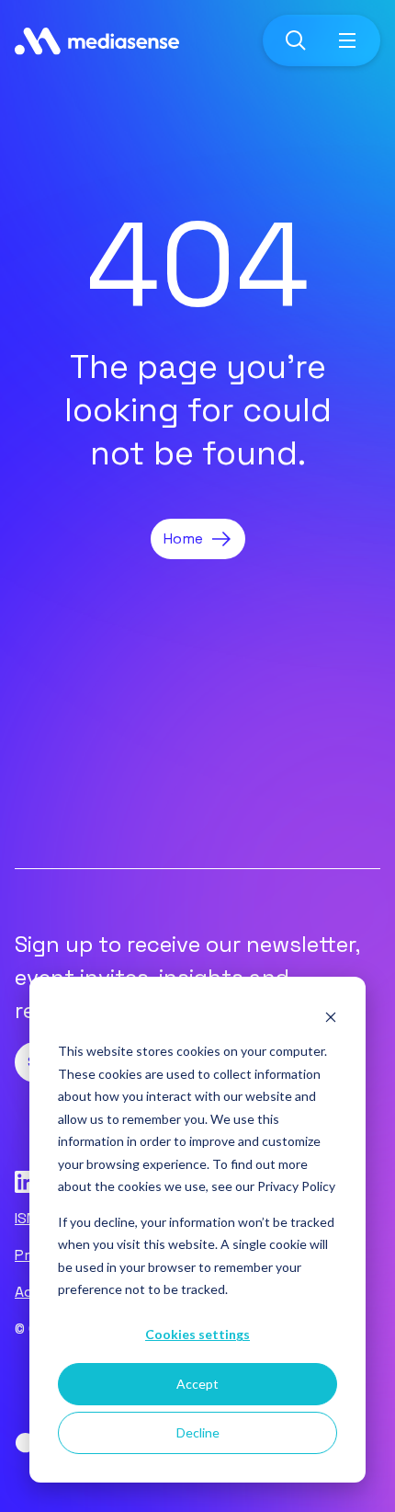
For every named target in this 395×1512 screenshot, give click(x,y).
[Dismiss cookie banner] (330, 1016)
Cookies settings (197, 1334)
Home (183, 538)
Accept (197, 1384)
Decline (198, 1432)
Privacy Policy (296, 1186)
